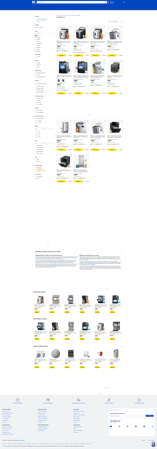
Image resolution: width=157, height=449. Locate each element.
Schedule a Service (41, 414)
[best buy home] (34, 2)
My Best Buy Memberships (43, 426)
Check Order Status (6, 411)
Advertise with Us (76, 413)
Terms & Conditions (10, 443)
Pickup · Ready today (41, 18)
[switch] (36, 84)
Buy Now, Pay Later (6, 432)
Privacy (16, 443)
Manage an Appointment (42, 416)
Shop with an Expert (41, 413)
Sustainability (75, 432)
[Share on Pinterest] (144, 426)
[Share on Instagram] (119, 426)
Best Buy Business (76, 420)
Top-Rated (39, 167)
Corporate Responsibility (77, 430)
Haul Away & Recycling (42, 420)
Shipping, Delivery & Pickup (7, 413)
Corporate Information (77, 426)
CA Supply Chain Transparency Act (85, 443)
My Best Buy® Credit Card (7, 426)
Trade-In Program (5, 420)
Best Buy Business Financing (7, 434)
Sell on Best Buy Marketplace (78, 411)
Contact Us (40, 422)
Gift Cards (4, 422)
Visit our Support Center (42, 411)
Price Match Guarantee (6, 416)
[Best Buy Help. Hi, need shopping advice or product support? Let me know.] (153, 444)
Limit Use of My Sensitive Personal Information (61, 443)
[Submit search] (106, 2)
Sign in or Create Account (114, 409)
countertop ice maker (39, 262)
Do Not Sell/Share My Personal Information (46, 443)
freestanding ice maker (49, 260)
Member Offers (40, 430)
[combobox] (117, 21)
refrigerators (42, 256)
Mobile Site (144, 440)
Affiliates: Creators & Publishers (79, 414)
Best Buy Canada (151, 440)
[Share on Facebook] (136, 426)
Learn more (115, 422)
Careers (74, 428)
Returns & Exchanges (6, 414)
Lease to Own (4, 430)
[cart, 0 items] (123, 2)
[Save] (71, 27)
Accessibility (4, 443)
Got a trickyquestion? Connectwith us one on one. (145, 444)
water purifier (99, 267)
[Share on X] (153, 426)
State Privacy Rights (28, 443)
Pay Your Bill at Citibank (6, 428)
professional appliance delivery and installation (95, 262)
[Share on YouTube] (111, 426)
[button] (64, 49)
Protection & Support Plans (43, 418)
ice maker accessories (91, 264)
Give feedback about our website (18, 440)
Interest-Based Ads (21, 443)
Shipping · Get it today (41, 20)
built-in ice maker (59, 260)
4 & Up (43, 170)
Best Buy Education (77, 418)
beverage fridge (69, 260)
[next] (122, 304)
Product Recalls (5, 418)
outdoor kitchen (72, 266)
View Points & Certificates (42, 428)
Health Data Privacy (35, 443)
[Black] (63, 80)
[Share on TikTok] (128, 426)
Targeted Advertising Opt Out (74, 443)
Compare (70, 55)
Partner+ (75, 422)
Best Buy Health (76, 416)
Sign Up (149, 415)
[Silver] (59, 80)
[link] (37, 307)
